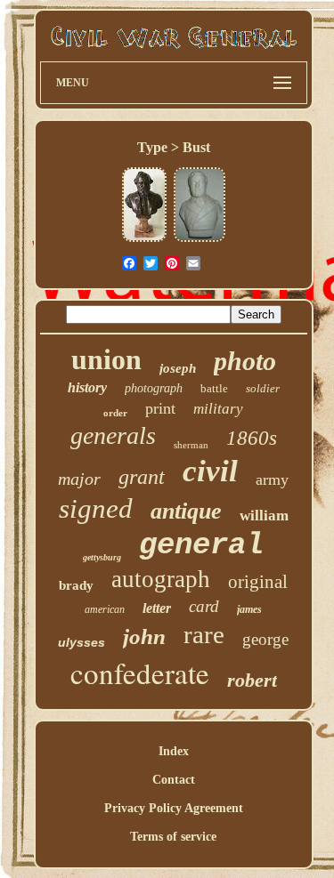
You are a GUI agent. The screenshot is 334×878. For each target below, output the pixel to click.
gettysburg (102, 557)
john (144, 636)
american (105, 609)
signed (96, 508)
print (160, 408)
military (218, 408)
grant (141, 476)
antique (186, 511)
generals (113, 435)
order (115, 412)
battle (214, 388)
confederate (139, 672)
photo (245, 360)
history (87, 387)
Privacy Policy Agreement (173, 808)
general (201, 545)
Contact (173, 779)
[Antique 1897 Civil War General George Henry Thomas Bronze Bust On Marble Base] (144, 239)
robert (252, 680)
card (204, 606)
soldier (263, 388)
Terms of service (173, 836)
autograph (160, 579)
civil (210, 471)
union (106, 359)
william (264, 515)
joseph (177, 368)
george (265, 639)
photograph (154, 388)
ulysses (81, 642)
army (272, 479)
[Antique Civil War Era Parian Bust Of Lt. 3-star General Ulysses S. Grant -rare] (199, 239)
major (79, 478)
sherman (191, 444)
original (258, 581)
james (249, 609)
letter (157, 608)
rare (203, 634)
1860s (251, 438)
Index (174, 751)
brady (76, 585)
